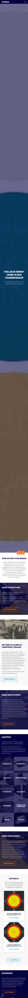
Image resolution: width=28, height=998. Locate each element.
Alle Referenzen (9, 992)
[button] (2, 995)
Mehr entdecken (9, 863)
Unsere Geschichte (9, 679)
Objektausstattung (10, 609)
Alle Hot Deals (14, 960)
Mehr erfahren (8, 724)
